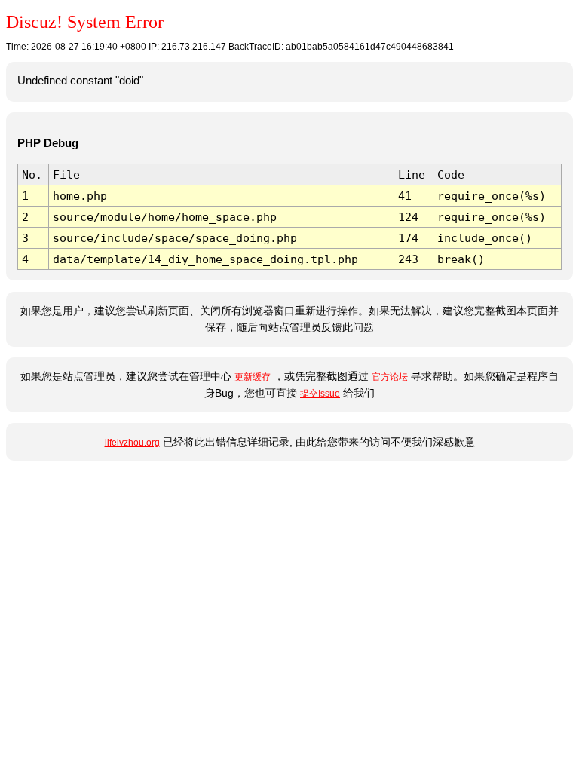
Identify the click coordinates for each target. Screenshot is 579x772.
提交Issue (320, 393)
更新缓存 (252, 377)
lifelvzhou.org (132, 442)
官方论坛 (390, 377)
